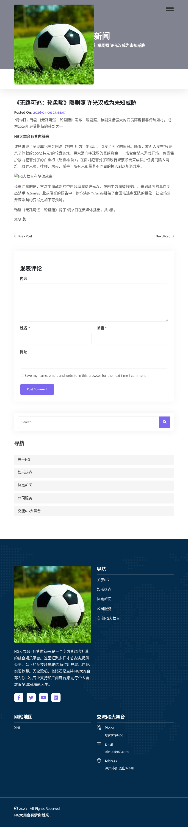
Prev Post (25, 236)
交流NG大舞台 (29, 511)
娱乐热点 (25, 473)
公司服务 (25, 498)
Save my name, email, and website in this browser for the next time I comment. (85, 376)
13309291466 (114, 735)
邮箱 (102, 328)
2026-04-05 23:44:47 (49, 112)
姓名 (25, 328)
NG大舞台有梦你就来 (31, 815)
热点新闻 (25, 485)
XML (17, 728)
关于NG (24, 460)
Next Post (162, 236)
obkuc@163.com (117, 752)
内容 (23, 279)
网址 (23, 352)
